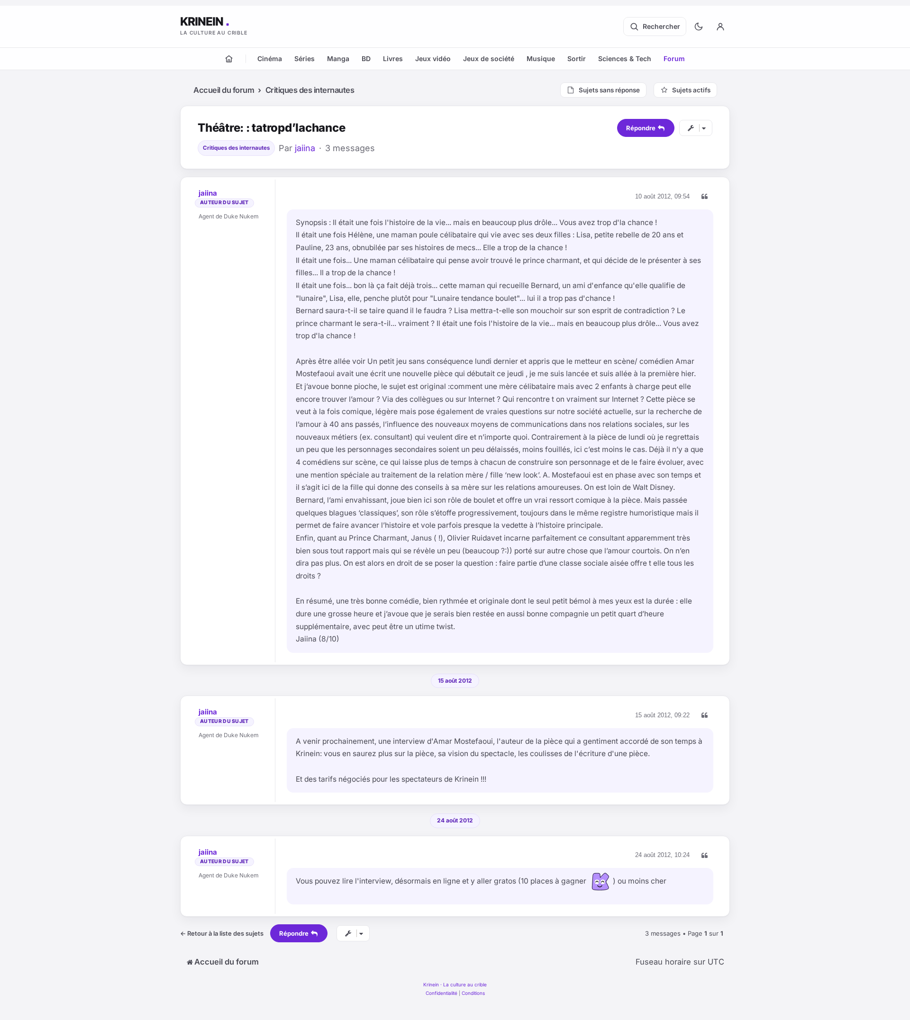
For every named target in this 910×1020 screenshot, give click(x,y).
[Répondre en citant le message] (704, 196)
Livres (393, 58)
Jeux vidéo (433, 58)
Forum (674, 58)
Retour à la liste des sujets (222, 933)
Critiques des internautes (236, 147)
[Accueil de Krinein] (228, 58)
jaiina (305, 148)
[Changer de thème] (698, 26)
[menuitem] (441, 993)
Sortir (576, 58)
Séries (304, 58)
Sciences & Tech (624, 58)
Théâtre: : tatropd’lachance (272, 128)
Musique (541, 58)
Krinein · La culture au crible (455, 984)
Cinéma (269, 58)
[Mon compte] (720, 26)
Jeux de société (488, 58)
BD (366, 58)
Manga (338, 58)
